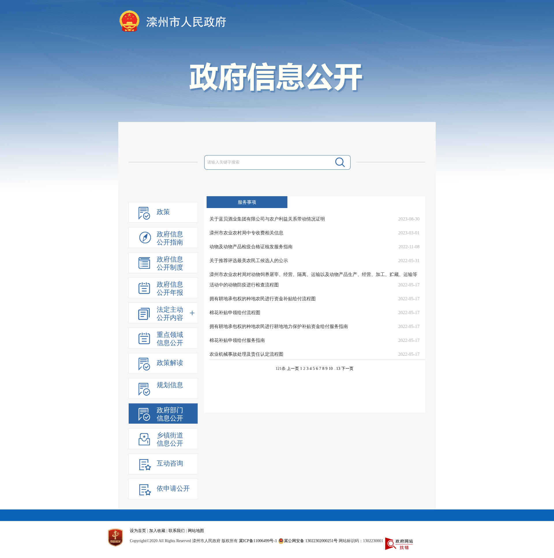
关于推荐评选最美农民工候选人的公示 (248, 260)
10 (331, 368)
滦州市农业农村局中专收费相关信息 (246, 232)
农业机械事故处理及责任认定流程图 (246, 354)
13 (338, 368)
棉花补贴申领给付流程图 (234, 312)
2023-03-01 (409, 232)
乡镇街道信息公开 (170, 439)
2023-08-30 (409, 218)
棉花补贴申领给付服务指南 (237, 340)
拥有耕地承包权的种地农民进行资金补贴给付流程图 (262, 298)
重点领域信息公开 (170, 338)
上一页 (293, 368)
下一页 (347, 368)
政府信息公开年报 (170, 288)
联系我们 (177, 531)
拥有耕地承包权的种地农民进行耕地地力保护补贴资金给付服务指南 (278, 326)
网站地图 (196, 531)
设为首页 (138, 531)
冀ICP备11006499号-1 (258, 541)
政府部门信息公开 (170, 414)
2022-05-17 (409, 284)
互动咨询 (170, 463)
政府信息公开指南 (170, 238)
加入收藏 (157, 531)
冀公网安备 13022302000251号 (311, 541)
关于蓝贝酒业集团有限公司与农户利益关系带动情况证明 (267, 218)
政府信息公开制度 (170, 263)
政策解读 (170, 362)
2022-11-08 (409, 246)
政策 (163, 212)
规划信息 (170, 385)
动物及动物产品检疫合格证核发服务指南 (251, 246)
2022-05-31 (409, 260)
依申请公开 (173, 488)
